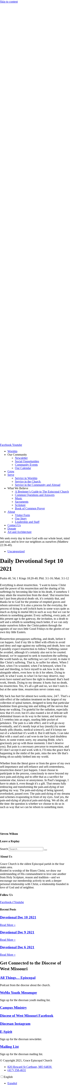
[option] (38, 1083)
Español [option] (12, 1083)
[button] (38, 454)
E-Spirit (6, 1032)
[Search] (45, 849)
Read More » (7, 925)
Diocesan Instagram (15, 1024)
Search (4, 848)
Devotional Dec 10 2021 (18, 917)
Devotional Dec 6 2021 (17, 947)
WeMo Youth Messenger (18, 993)
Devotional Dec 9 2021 (17, 932)
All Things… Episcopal (17, 978)
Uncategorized (16, 551)
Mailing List (9, 1047)
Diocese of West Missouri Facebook (26, 1016)
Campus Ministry (13, 1008)
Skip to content (9, 1)
